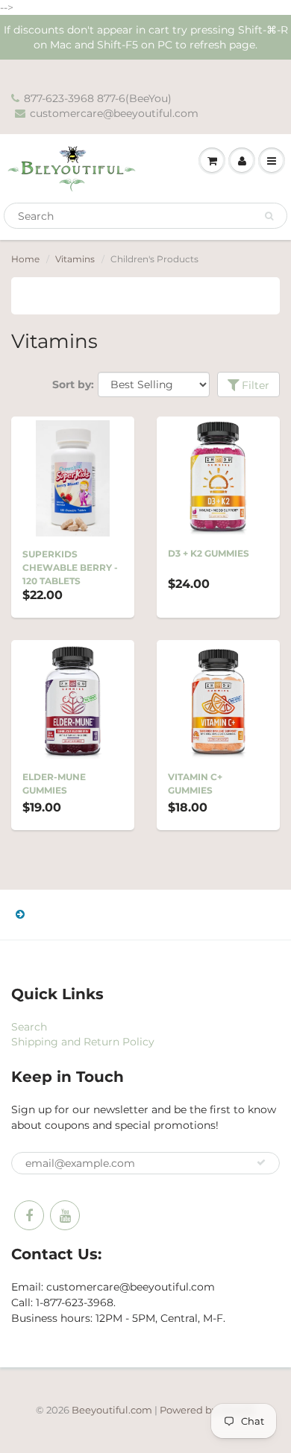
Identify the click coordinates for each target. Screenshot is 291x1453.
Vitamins (75, 259)
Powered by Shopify (208, 1410)
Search (29, 1026)
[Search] (269, 216)
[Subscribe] (261, 1162)
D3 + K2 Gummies (208, 553)
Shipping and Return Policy (82, 1041)
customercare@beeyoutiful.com (114, 113)
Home (25, 259)
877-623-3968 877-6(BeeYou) (98, 98)
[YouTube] (65, 1215)
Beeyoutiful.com (112, 1410)
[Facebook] (29, 1215)
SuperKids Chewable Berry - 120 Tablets (70, 567)
